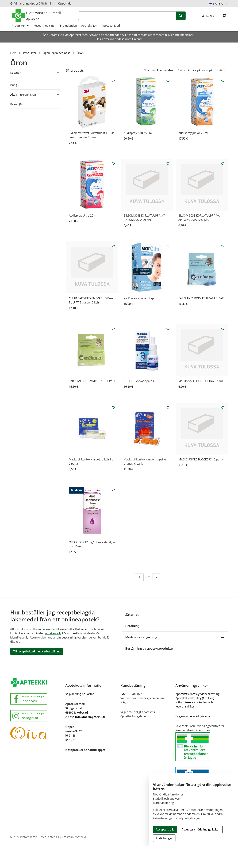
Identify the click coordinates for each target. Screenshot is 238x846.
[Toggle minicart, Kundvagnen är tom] (224, 15)
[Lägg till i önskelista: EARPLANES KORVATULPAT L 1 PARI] (222, 246)
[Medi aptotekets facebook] (36, 699)
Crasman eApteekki (74, 837)
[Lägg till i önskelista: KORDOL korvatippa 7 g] (167, 328)
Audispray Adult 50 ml (138, 133)
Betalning (132, 626)
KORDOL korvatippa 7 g (139, 381)
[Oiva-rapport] (36, 733)
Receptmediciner (44, 26)
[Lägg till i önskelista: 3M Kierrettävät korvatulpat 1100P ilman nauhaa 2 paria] (113, 80)
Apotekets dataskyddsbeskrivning (197, 694)
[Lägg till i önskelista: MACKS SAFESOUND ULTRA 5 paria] (222, 328)
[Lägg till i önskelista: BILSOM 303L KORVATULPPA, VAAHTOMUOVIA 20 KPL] (167, 163)
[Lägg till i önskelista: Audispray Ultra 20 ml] (113, 163)
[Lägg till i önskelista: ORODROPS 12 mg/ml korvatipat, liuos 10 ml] (113, 490)
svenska (218, 3)
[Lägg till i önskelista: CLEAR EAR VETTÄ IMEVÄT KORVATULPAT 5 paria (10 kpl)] (113, 246)
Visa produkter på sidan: (159, 70)
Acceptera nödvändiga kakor (201, 829)
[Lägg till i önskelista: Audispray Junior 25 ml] (222, 80)
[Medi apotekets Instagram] (36, 715)
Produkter (18, 26)
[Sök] (181, 15)
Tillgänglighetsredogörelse (192, 716)
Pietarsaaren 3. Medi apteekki (43, 15)
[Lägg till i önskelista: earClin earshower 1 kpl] (167, 246)
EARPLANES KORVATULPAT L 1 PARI (201, 298)
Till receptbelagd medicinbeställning (36, 651)
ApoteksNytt (89, 26)
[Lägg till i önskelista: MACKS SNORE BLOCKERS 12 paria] (222, 407)
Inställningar (164, 838)
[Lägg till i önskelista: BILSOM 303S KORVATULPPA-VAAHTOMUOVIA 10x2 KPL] (222, 163)
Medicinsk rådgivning (141, 637)
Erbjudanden (68, 26)
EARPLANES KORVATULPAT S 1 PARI (92, 381)
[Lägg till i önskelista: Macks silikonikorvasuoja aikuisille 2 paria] (113, 407)
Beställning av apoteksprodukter (149, 648)
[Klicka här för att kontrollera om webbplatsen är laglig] (201, 746)
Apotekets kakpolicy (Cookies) (194, 698)
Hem (13, 53)
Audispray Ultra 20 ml (83, 215)
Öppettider (65, 3)
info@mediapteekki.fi (90, 717)
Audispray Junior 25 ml (193, 133)
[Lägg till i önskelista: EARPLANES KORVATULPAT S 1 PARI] (113, 328)
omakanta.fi (53, 633)
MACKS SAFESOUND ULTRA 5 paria (201, 381)
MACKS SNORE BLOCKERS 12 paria (200, 459)
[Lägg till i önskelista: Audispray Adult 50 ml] (167, 80)
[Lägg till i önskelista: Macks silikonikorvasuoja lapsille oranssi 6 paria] (167, 407)
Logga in (211, 16)
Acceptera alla (165, 829)
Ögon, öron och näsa (56, 53)
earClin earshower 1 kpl (139, 298)
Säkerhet (132, 614)
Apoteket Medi (111, 26)
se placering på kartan (79, 694)
